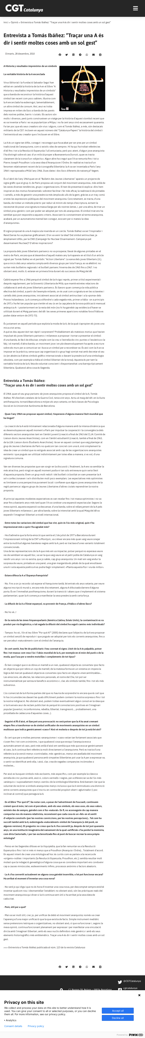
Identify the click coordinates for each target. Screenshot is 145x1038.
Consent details (13, 1026)
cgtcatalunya (130, 988)
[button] (60, 55)
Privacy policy (36, 1026)
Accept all (118, 1010)
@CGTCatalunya (132, 981)
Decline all (118, 1017)
